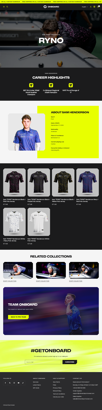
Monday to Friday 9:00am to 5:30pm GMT (85, 385)
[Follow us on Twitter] (10, 383)
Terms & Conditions (59, 394)
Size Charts (56, 382)
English (84, 7)
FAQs (54, 385)
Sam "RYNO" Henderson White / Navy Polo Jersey (14, 240)
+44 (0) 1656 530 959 (79, 388)
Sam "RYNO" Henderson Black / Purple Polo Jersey (39, 200)
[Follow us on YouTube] (18, 383)
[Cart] (98, 6)
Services (35, 382)
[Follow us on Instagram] (14, 383)
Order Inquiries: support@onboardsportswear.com (83, 392)
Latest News (37, 385)
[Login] (90, 6)
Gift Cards (36, 388)
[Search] (7, 6)
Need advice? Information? (81, 382)
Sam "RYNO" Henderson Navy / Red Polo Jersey (87, 200)
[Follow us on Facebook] (5, 383)
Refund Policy (57, 391)
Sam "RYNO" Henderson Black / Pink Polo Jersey (14, 200)
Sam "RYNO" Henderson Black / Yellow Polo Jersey (63, 200)
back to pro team (18, 317)
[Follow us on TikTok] (23, 383)
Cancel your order (58, 397)
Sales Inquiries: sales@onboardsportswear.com (83, 397)
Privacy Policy (57, 388)
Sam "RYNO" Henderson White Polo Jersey (38, 240)
